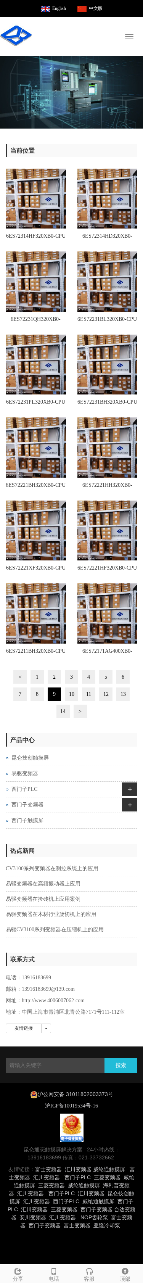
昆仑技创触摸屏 (30, 758)
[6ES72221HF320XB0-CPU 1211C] (107, 531)
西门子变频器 (27, 805)
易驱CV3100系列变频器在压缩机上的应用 (55, 929)
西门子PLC (24, 789)
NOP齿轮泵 (94, 1217)
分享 (18, 1279)
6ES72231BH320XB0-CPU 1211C (107, 404)
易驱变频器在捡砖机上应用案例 (43, 899)
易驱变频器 (24, 773)
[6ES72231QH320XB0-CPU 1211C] (36, 281)
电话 (53, 1279)
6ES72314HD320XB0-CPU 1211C (107, 238)
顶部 (125, 1279)
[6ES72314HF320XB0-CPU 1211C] (36, 199)
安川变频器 (32, 1217)
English (59, 8)
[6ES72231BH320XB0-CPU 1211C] (107, 365)
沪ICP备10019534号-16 (71, 1106)
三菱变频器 (107, 1177)
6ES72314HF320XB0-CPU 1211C (36, 238)
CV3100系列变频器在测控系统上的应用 (52, 868)
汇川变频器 (78, 1169)
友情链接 (23, 1028)
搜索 (121, 1065)
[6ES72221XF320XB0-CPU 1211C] (36, 531)
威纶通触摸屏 (109, 1169)
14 (63, 711)
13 (123, 694)
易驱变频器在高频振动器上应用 (43, 884)
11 (88, 694)
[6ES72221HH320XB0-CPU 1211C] (107, 447)
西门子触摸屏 (27, 820)
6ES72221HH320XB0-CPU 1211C (107, 487)
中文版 (96, 8)
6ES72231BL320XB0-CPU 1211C (107, 321)
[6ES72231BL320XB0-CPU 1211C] (107, 281)
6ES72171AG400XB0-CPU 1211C (107, 653)
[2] (71, 92)
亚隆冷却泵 (106, 1225)
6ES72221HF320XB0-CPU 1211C (107, 570)
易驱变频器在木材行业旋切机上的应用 (51, 914)
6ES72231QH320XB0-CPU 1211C (36, 321)
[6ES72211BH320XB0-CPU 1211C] (36, 613)
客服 (89, 1279)
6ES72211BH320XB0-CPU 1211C (36, 653)
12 (106, 694)
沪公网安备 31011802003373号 (75, 1094)
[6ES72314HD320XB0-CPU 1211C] (107, 199)
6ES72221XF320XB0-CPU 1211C (36, 570)
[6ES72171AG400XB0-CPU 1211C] (107, 613)
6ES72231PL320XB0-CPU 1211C (35, 404)
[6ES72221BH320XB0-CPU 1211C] (36, 447)
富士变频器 (48, 1169)
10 (71, 694)
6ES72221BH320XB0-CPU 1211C (36, 487)
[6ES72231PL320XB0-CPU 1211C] (36, 365)
